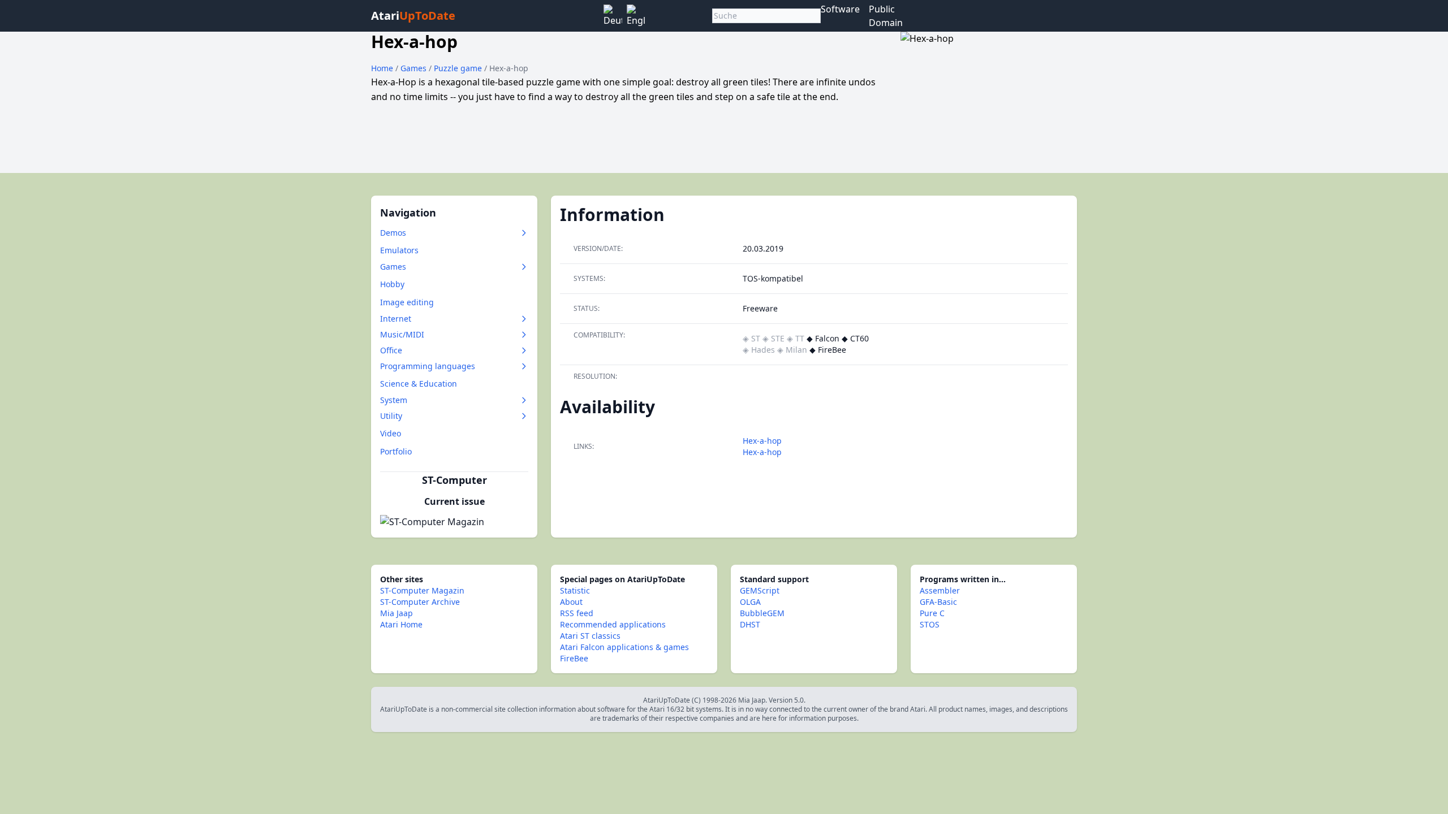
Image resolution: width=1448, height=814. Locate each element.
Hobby (392, 284)
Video (390, 433)
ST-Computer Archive (420, 601)
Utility (391, 415)
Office (391, 350)
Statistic (575, 590)
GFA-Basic (938, 601)
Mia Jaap (396, 613)
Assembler (940, 590)
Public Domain (886, 16)
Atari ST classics (590, 635)
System (393, 400)
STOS (930, 624)
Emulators (399, 250)
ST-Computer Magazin (422, 590)
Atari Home (401, 624)
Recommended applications (613, 624)
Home (382, 68)
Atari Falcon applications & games (624, 647)
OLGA (750, 601)
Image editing (407, 302)
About (571, 601)
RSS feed (576, 613)
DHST (750, 624)
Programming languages (427, 366)
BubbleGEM (762, 613)
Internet (395, 318)
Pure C (932, 613)
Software (840, 9)
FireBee (574, 658)
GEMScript (759, 590)
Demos (393, 232)
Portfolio (396, 451)
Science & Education (418, 383)
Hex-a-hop (762, 440)
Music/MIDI (402, 334)
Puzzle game (459, 68)
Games (414, 68)
